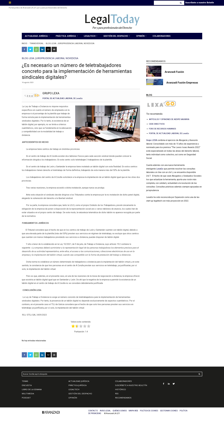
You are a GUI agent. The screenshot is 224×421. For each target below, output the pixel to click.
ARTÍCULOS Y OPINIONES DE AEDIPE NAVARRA (169, 119)
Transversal (37, 43)
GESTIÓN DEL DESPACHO (80, 393)
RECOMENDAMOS (123, 397)
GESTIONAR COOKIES (169, 411)
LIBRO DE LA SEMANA (32, 389)
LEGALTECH (73, 389)
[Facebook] (24, 49)
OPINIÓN (72, 397)
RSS (116, 393)
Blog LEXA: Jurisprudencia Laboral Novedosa (70, 43)
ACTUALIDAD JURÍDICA (78, 381)
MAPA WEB (133, 411)
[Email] (48, 49)
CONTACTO (93, 411)
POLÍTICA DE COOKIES (149, 411)
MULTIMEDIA (28, 393)
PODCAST (26, 397)
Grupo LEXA (152, 140)
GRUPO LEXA (51, 93)
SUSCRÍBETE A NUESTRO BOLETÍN (131, 385)
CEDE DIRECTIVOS (157, 124)
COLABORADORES (123, 381)
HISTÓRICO (120, 389)
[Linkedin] (42, 49)
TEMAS (25, 381)
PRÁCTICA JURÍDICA (77, 385)
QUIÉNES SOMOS (120, 411)
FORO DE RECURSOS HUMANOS (162, 129)
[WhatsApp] (36, 49)
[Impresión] (54, 49)
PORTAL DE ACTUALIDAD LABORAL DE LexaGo (63, 98)
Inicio (24, 43)
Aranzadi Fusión (174, 71)
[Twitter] (30, 49)
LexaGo (159, 169)
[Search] (181, 3)
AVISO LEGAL (105, 411)
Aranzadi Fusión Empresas (182, 82)
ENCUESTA (27, 385)
